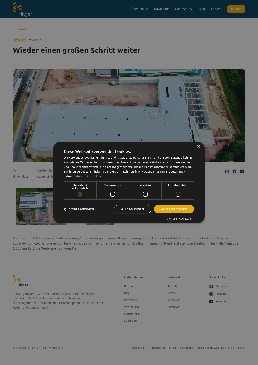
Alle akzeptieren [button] (174, 209)
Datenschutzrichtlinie (87, 176)
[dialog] (129, 182)
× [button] (198, 146)
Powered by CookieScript (180, 218)
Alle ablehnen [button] (132, 209)
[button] (79, 209)
